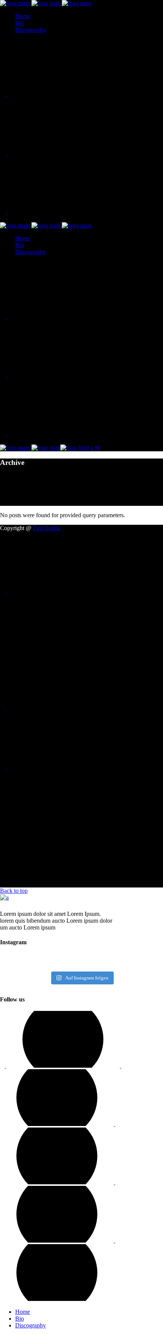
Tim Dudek (46, 528)
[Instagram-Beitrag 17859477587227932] (81, 961)
